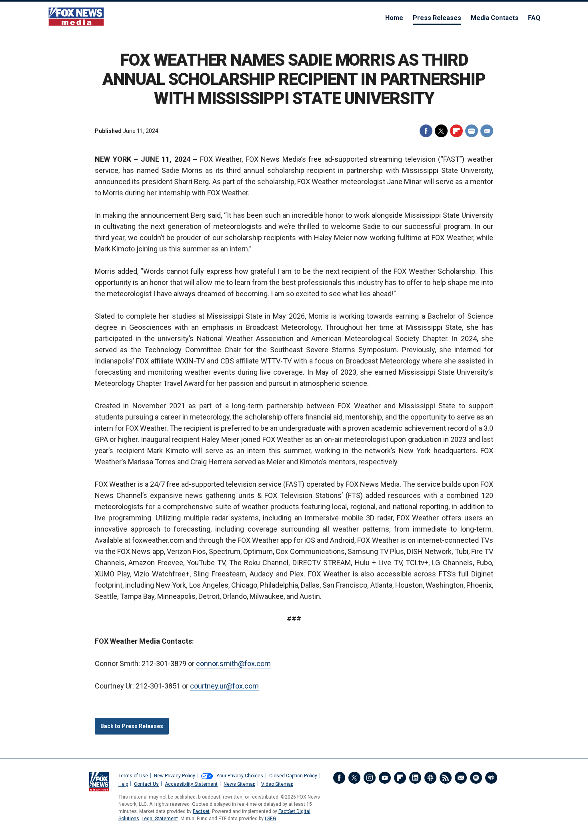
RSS (446, 778)
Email (486, 130)
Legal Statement (160, 818)
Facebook (426, 130)
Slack (430, 778)
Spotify (476, 778)
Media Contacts (494, 18)
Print (471, 130)
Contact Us (146, 784)
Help (123, 784)
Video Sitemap (277, 784)
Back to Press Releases (131, 726)
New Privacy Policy (174, 776)
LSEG (270, 818)
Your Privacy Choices (239, 776)
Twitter (441, 130)
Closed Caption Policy (293, 776)
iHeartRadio (491, 778)
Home (394, 18)
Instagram (370, 778)
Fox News (76, 16)
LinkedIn (415, 778)
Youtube (385, 778)
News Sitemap (239, 784)
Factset (201, 811)
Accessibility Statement (191, 784)
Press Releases (437, 18)
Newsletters (461, 778)
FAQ (534, 18)
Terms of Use (133, 776)
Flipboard (456, 130)
